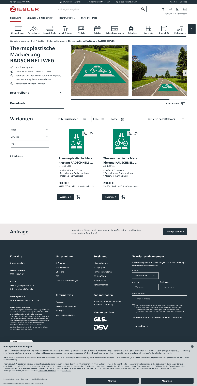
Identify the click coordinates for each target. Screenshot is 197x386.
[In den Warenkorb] (78, 197)
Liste (96, 119)
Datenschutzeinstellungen (67, 280)
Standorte (21, 263)
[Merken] (170, 9)
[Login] (177, 9)
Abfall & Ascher (100, 280)
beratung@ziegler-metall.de (22, 285)
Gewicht (15, 136)
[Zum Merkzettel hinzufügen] (90, 133)
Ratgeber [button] (173, 2)
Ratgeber (60, 302)
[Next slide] (192, 29)
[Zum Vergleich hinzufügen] (85, 133)
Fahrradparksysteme (103, 271)
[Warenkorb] (184, 9)
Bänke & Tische (100, 276)
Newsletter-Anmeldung (66, 306)
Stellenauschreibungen (66, 315)
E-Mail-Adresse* (138, 293)
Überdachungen (101, 263)
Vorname (136, 282)
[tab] (18, 30)
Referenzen (60, 263)
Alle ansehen (172, 103)
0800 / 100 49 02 (17, 274)
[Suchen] (143, 9)
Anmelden (140, 326)
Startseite (14, 41)
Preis (13, 143)
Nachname (164, 282)
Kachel (115, 119)
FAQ (57, 276)
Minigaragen (99, 267)
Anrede (135, 270)
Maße (13, 129)
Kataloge (59, 310)
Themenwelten (62, 267)
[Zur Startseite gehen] (24, 9)
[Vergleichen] (163, 9)
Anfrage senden (174, 231)
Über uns (60, 271)
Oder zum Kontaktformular (21, 289)
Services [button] (183, 2)
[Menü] (31, 341)
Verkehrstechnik (101, 284)
